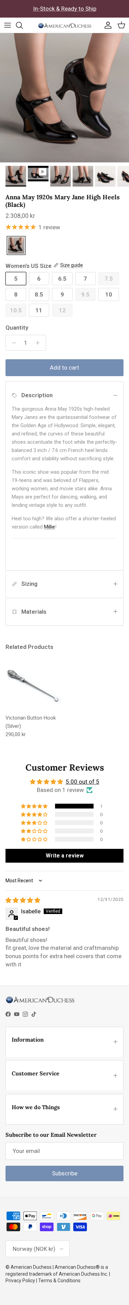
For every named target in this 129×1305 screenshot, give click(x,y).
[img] (23, 900)
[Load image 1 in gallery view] (64, 97)
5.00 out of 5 (82, 781)
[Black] (16, 246)
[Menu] (7, 25)
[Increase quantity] (39, 342)
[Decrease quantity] (12, 342)
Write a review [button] (65, 855)
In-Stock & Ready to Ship (64, 8)
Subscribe (64, 1173)
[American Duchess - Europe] (64, 25)
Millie (49, 527)
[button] (35, 806)
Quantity (17, 327)
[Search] (22, 25)
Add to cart (64, 367)
